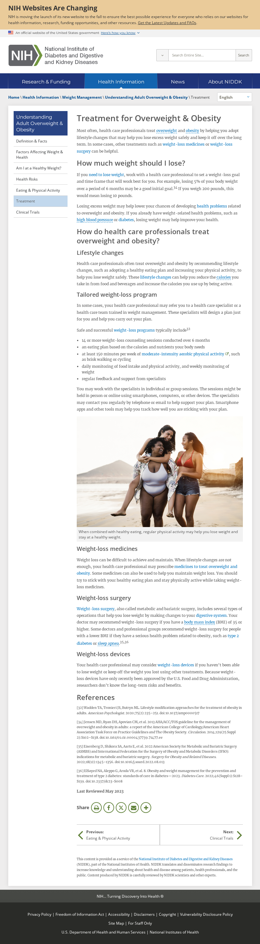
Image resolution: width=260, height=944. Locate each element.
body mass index (199, 622)
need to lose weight (106, 174)
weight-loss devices (176, 665)
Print (96, 807)
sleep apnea (108, 643)
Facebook (108, 807)
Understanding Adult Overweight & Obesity (39, 123)
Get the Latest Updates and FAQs (167, 22)
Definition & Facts (31, 140)
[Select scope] (162, 55)
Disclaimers (144, 914)
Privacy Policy (39, 914)
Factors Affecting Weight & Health (39, 154)
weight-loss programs (134, 330)
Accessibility (119, 914)
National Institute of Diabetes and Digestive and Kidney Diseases (186, 859)
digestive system (211, 615)
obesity (192, 130)
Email (133, 807)
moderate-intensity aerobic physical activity (183, 354)
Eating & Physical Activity (38, 190)
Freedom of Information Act (79, 914)
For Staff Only (140, 923)
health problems (212, 206)
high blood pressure (95, 219)
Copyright (167, 914)
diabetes (126, 219)
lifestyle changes (155, 277)
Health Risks (27, 179)
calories (224, 277)
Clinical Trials (28, 212)
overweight (166, 130)
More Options (145, 807)
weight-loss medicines (184, 144)
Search (243, 55)
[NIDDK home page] (55, 55)
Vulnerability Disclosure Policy (206, 914)
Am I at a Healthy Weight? (38, 167)
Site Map (116, 923)
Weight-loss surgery (95, 608)
